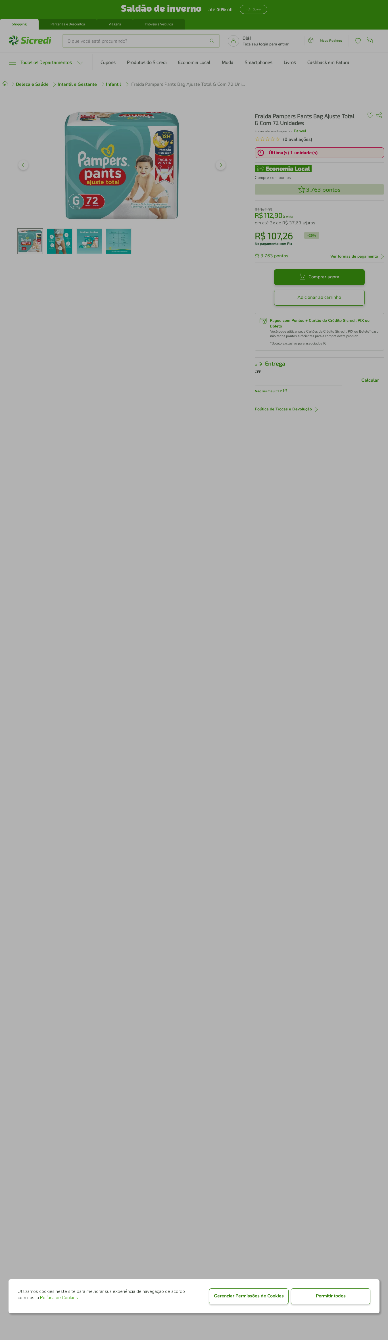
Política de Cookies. (59, 1298)
